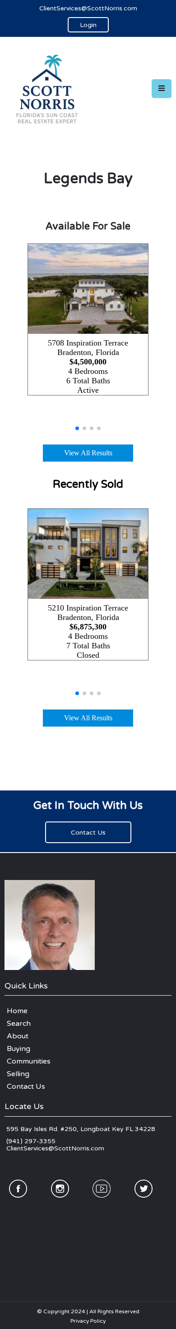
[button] (161, 88)
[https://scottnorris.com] (50, 88)
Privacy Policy (88, 1321)
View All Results (88, 453)
